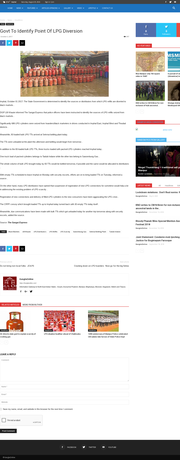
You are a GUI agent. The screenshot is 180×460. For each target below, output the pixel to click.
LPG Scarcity (65, 232)
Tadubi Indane (114, 232)
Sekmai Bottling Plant (97, 232)
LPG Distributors (40, 232)
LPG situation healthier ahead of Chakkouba (62, 334)
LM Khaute (26, 232)
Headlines (10, 24)
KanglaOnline (26, 279)
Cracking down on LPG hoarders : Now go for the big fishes (101, 266)
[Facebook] (166, 2)
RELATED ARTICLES (10, 305)
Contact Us (107, 8)
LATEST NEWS (143, 185)
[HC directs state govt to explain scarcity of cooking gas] (20, 321)
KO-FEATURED (143, 46)
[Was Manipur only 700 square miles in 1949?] (150, 62)
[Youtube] (175, 2)
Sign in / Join (49, 2)
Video (79, 8)
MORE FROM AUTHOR (32, 305)
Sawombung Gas (79, 232)
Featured (31, 8)
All (160, 186)
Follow (166, 24)
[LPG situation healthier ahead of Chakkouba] (64, 321)
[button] (173, 8)
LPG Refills (53, 232)
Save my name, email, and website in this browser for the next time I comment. (38, 409)
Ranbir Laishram (145, 174)
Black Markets (14, 232)
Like (146, 24)
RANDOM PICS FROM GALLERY (151, 140)
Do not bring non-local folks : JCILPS (17, 266)
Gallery (67, 8)
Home (10, 8)
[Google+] (27, 291)
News (10, 20)
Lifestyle (92, 8)
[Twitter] (170, 2)
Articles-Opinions (50, 8)
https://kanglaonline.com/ (28, 283)
